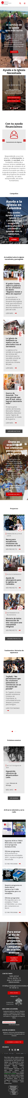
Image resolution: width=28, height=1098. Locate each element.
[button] (20, 3)
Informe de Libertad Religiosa (16, 1032)
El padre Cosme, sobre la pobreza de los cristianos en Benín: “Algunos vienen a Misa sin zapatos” (14, 288)
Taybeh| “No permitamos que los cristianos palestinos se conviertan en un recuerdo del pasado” (13, 682)
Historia (17, 1011)
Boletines (5, 1032)
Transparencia (12, 1013)
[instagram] (15, 1050)
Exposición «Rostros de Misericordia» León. (12, 774)
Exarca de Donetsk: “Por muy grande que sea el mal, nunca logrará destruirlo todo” (14, 398)
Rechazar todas (13, 1090)
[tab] (12, 731)
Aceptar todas (14, 1093)
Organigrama (16, 1014)
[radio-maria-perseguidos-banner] (14, 869)
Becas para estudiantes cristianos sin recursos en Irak (13, 542)
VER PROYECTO (11, 549)
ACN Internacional (9, 1022)
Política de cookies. (10, 1073)
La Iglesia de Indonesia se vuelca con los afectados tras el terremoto (13, 342)
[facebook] (9, 1050)
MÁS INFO (9, 790)
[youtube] (18, 1050)
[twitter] (12, 1050)
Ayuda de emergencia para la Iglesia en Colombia (13, 581)
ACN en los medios (8, 1034)
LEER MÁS (10, 313)
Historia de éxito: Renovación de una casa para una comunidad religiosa (14, 622)
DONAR (14, 239)
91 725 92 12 (14, 988)
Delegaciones (13, 996)
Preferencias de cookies (13, 1087)
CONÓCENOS (14, 52)
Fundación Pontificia (8, 1011)
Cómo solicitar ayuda (14, 1024)
